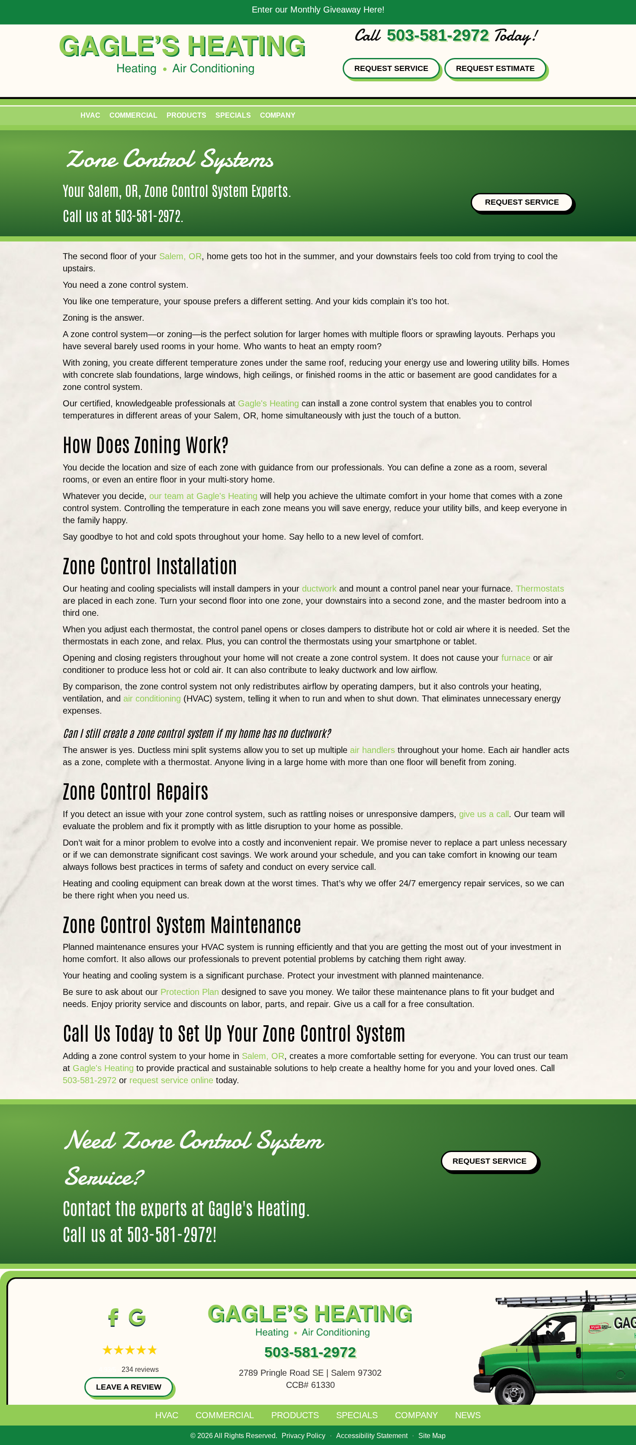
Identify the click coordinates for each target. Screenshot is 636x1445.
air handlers (372, 750)
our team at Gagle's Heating (203, 496)
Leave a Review (128, 1387)
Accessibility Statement (372, 1435)
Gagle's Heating (268, 403)
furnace (515, 658)
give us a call (484, 814)
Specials (233, 115)
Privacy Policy (303, 1435)
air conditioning (152, 698)
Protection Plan (190, 992)
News (468, 1415)
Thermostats (540, 588)
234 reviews (140, 1369)
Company (278, 115)
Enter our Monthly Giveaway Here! (318, 9)
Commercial (133, 115)
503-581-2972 (438, 35)
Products (186, 115)
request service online (171, 1080)
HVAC (90, 115)
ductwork (319, 588)
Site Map (432, 1435)
